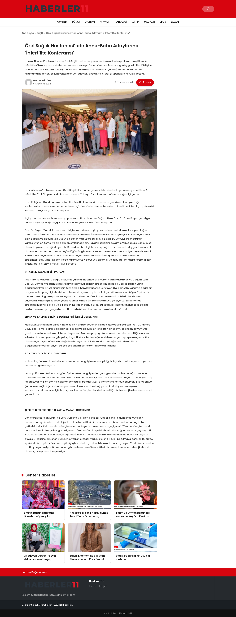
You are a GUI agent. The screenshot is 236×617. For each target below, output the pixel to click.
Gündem (62, 21)
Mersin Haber (110, 613)
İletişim (103, 586)
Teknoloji (120, 21)
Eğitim (135, 21)
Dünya (76, 21)
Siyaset (104, 21)
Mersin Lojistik (125, 613)
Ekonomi (90, 21)
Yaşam (175, 21)
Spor (163, 21)
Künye (92, 586)
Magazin (149, 21)
